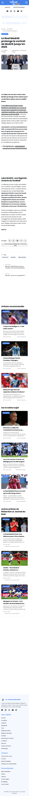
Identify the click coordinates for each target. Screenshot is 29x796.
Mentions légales (6, 761)
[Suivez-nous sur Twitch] (21, 11)
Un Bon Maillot (5, 779)
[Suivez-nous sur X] (14, 11)
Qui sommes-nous (6, 756)
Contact (3, 759)
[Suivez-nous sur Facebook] (7, 11)
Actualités (10, 29)
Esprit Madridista (5, 771)
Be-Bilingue (4, 782)
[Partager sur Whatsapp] (13, 240)
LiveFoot (3, 776)
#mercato (5, 257)
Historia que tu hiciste (7, 738)
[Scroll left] (2, 7)
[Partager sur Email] (21, 240)
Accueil (3, 29)
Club (2, 728)
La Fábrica (4, 741)
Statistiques (4, 748)
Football (3, 736)
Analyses (3, 723)
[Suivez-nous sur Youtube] (18, 11)
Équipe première (5, 730)
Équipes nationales (6, 733)
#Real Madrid (22, 257)
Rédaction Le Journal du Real (19, 51)
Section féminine (6, 746)
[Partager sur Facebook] (17, 240)
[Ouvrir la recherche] (26, 2)
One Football (4, 784)
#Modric (13, 257)
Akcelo (3, 774)
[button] (3, 2)
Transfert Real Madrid (19, 7)
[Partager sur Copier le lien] (25, 240)
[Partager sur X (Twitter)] (9, 240)
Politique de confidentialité (8, 764)
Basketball (4, 725)
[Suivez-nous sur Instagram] (11, 11)
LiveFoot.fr (7, 7)
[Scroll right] (27, 7)
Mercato (3, 743)
